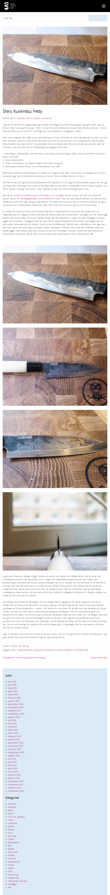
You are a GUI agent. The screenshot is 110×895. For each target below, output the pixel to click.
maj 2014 (12, 726)
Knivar (14, 646)
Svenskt (12, 858)
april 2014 (12, 729)
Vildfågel (12, 884)
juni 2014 (12, 723)
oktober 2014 (14, 710)
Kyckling (12, 836)
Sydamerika (14, 861)
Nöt (10, 845)
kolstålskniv (68, 650)
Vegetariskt (13, 877)
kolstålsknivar (81, 650)
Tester (11, 868)
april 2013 (12, 768)
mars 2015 (13, 694)
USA (10, 871)
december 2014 (15, 704)
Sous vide (13, 852)
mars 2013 (13, 771)
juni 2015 (12, 684)
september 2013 (16, 752)
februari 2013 (14, 774)
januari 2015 (14, 701)
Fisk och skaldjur (16, 816)
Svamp (11, 855)
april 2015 (12, 691)
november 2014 (15, 707)
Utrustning (24, 646)
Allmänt (12, 804)
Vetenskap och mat (17, 881)
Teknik (11, 865)
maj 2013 (12, 765)
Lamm (11, 839)
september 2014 (16, 713)
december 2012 (15, 781)
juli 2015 (12, 681)
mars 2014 (13, 733)
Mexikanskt (13, 842)
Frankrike (12, 823)
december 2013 (15, 742)
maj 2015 (12, 688)
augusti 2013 (14, 755)
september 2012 (16, 791)
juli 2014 (12, 720)
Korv (10, 832)
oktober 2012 (14, 787)
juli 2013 (12, 758)
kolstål (58, 650)
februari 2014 (14, 736)
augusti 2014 (14, 717)
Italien (11, 826)
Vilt (9, 887)
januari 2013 (13, 778)
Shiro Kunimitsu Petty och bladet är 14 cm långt (39, 195)
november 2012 (15, 784)
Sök (98, 18)
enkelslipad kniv (25, 650)
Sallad (11, 848)
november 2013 (15, 746)
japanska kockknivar (44, 650)
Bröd (10, 810)
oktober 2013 (14, 749)
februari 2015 (14, 697)
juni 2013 (12, 762)
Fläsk (10, 820)
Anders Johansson (42, 118)
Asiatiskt (12, 807)
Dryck (11, 813)
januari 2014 (14, 739)
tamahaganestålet (28, 198)
